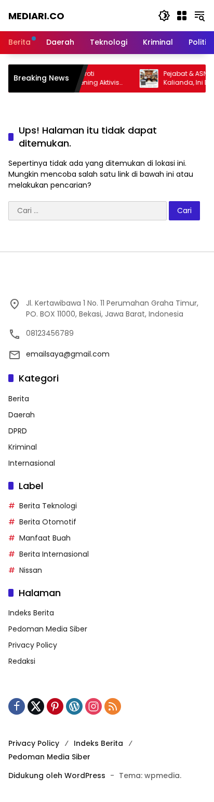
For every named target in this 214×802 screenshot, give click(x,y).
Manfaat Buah (45, 538)
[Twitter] (36, 706)
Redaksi (21, 661)
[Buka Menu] (182, 15)
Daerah (21, 415)
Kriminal (22, 447)
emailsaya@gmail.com (68, 354)
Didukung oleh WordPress (56, 775)
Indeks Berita (31, 613)
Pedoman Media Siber (47, 629)
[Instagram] (93, 706)
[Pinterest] (55, 706)
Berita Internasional (54, 554)
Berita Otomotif (47, 522)
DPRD (17, 431)
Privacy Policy (32, 645)
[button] (164, 15)
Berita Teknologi (48, 506)
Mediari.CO (36, 15)
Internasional (31, 463)
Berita (18, 398)
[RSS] (112, 706)
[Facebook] (16, 706)
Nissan (30, 570)
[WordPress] (74, 706)
